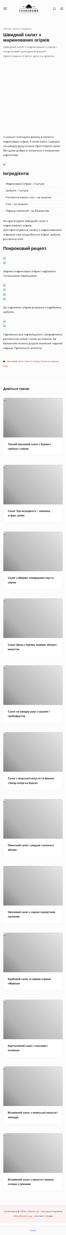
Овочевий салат (15, 361)
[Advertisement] (33, 100)
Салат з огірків (31, 361)
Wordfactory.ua (23, 1216)
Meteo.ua (33, 1211)
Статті (33, 1230)
